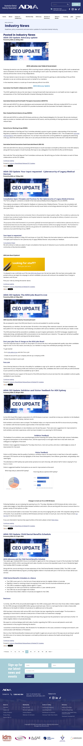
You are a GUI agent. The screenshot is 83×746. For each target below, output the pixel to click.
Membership (29, 16)
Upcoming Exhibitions (48, 707)
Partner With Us (7, 717)
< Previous (6, 651)
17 (34, 651)
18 (38, 651)
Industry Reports (27, 712)
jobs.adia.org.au (12, 352)
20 (46, 651)
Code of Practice (7, 712)
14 (23, 651)
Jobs (72, 16)
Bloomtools (45, 726)
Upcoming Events (46, 710)
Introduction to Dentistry (48, 712)
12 (15, 651)
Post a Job (6, 362)
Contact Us (78, 17)
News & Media (57, 17)
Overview (5, 707)
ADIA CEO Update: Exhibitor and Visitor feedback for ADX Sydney (34, 390)
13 (19, 651)
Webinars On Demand (28, 715)
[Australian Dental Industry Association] (20, 7)
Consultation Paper (9, 243)
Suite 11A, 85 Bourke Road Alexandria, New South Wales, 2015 (35, 695)
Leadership (6, 710)
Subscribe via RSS (5, 166)
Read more (6, 598)
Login (76, 4)
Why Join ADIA (26, 707)
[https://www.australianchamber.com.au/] (38, 738)
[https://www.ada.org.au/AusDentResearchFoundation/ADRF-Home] (52, 738)
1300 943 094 (18, 694)
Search (67, 4)
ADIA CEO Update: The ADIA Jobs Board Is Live (25, 294)
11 (11, 651)
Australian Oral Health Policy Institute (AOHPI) (69, 713)
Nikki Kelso (54, 520)
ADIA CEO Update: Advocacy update (20, 37)
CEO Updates (31, 163)
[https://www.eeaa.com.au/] (66, 738)
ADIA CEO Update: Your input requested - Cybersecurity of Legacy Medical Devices (39, 172)
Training (65, 16)
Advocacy (38, 16)
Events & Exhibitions (18, 17)
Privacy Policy (6, 715)
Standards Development (68, 716)
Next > (50, 651)
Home (4, 16)
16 (30, 651)
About (10, 16)
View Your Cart (59, 9)
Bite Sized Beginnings (67, 710)
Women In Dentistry (47, 17)
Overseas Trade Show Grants (49, 715)
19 (42, 651)
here (8, 138)
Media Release (22, 163)
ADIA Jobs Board (36, 273)
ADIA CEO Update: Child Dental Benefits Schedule (27, 534)
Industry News (14, 163)
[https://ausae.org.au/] (25, 738)
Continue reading (8, 161)
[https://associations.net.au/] (11, 738)
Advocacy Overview (67, 707)
